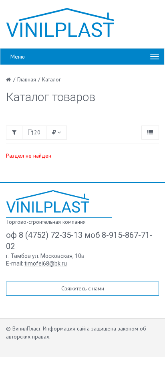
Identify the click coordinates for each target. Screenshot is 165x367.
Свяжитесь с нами (82, 288)
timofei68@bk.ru (45, 263)
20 (37, 132)
